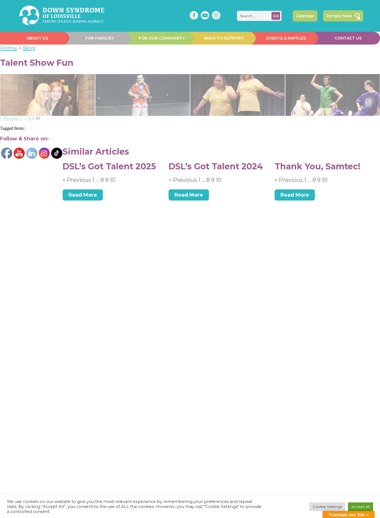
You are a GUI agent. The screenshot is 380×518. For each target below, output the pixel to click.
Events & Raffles (286, 38)
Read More (82, 195)
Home (8, 48)
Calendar (305, 15)
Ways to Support (224, 38)
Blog (29, 48)
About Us (37, 38)
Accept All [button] (360, 506)
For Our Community (162, 38)
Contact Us (348, 38)
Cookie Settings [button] (327, 506)
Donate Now (339, 15)
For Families (99, 38)
